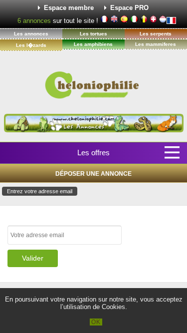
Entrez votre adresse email (39, 191)
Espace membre (69, 7)
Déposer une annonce (93, 173)
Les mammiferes (155, 44)
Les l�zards (31, 45)
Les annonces (31, 33)
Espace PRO (129, 7)
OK (96, 322)
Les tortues (93, 33)
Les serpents (156, 33)
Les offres (93, 152)
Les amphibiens (93, 44)
